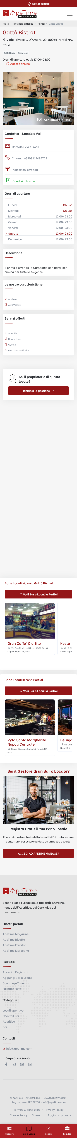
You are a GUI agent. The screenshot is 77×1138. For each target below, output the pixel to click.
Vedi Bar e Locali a (40, 594)
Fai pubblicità (12, 988)
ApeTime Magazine (15, 934)
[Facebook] (6, 1064)
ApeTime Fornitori (14, 945)
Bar (5, 1027)
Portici (41, 23)
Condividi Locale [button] (23, 181)
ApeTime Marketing (16, 950)
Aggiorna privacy (59, 1115)
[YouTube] (22, 1064)
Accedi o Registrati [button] (15, 972)
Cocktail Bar (11, 1016)
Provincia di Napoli (23, 23)
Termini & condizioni (26, 1109)
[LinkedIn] (30, 1064)
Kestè (65, 643)
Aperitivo (9, 1021)
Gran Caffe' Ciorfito (24, 643)
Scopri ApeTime (13, 983)
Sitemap (37, 1115)
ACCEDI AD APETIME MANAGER (38, 853)
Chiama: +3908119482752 (29, 158)
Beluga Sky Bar (20, 739)
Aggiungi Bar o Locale (17, 977)
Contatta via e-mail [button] (25, 147)
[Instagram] (14, 1064)
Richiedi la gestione (36, 390)
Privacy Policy (54, 1109)
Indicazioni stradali (25, 169)
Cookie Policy (19, 1115)
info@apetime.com (19, 1048)
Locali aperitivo (13, 1010)
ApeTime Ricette (14, 939)
